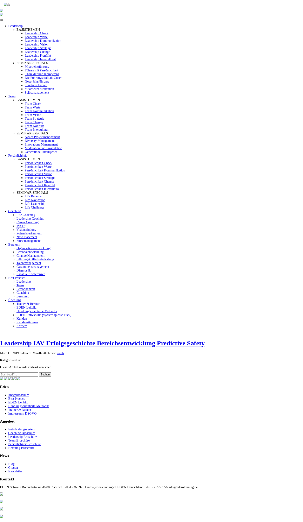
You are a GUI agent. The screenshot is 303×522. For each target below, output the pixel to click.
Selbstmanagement (37, 92)
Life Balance (33, 196)
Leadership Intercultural (40, 59)
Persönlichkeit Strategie (40, 177)
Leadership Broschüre (22, 436)
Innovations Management (41, 144)
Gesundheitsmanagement (32, 266)
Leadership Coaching (30, 218)
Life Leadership (35, 203)
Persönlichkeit (17, 155)
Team (11, 96)
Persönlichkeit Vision (38, 174)
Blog (11, 464)
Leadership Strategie (38, 48)
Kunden (21, 318)
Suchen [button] (45, 374)
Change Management (30, 255)
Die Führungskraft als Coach (43, 77)
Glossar (13, 467)
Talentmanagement (28, 263)
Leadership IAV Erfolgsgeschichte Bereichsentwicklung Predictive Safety (102, 343)
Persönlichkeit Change (39, 181)
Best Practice (16, 278)
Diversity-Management (40, 140)
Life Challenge (34, 207)
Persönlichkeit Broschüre (24, 444)
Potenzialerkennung (29, 233)
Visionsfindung (26, 229)
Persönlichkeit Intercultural (42, 189)
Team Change (34, 122)
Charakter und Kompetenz (42, 74)
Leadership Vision (36, 44)
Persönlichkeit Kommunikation (45, 170)
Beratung (14, 244)
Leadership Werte (36, 37)
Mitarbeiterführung (37, 66)
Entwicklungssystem (21, 429)
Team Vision (33, 115)
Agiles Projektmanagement (42, 137)
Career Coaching (27, 222)
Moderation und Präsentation (43, 148)
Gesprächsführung (37, 81)
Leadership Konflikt (38, 55)
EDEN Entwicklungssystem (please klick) (43, 315)
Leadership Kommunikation (43, 40)
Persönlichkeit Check (38, 163)
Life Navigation (35, 200)
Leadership (15, 26)
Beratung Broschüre (21, 448)
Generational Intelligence (41, 152)
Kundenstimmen (27, 322)
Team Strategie (34, 118)
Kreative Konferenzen (30, 274)
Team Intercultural (36, 129)
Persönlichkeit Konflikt (40, 185)
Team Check (33, 103)
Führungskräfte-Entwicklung (35, 259)
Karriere (21, 326)
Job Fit (20, 226)
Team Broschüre (19, 440)
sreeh (60, 353)
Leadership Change (37, 52)
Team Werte (32, 107)
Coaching (14, 211)
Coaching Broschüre (21, 433)
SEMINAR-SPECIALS (32, 63)
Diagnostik (23, 270)
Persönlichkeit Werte (38, 166)
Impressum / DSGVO (22, 413)
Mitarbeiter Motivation (39, 89)
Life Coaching (25, 215)
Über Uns (14, 300)
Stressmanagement (28, 240)
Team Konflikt (34, 126)
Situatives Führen (36, 85)
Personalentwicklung (30, 252)
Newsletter (15, 471)
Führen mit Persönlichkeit (41, 70)
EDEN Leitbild (26, 307)
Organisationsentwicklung (33, 248)
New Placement (26, 237)
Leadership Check (36, 33)
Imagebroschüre (18, 395)
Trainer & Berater (27, 303)
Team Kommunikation (39, 111)
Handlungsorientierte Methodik (36, 311)
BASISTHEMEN (28, 29)
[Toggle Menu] (1, 20)
